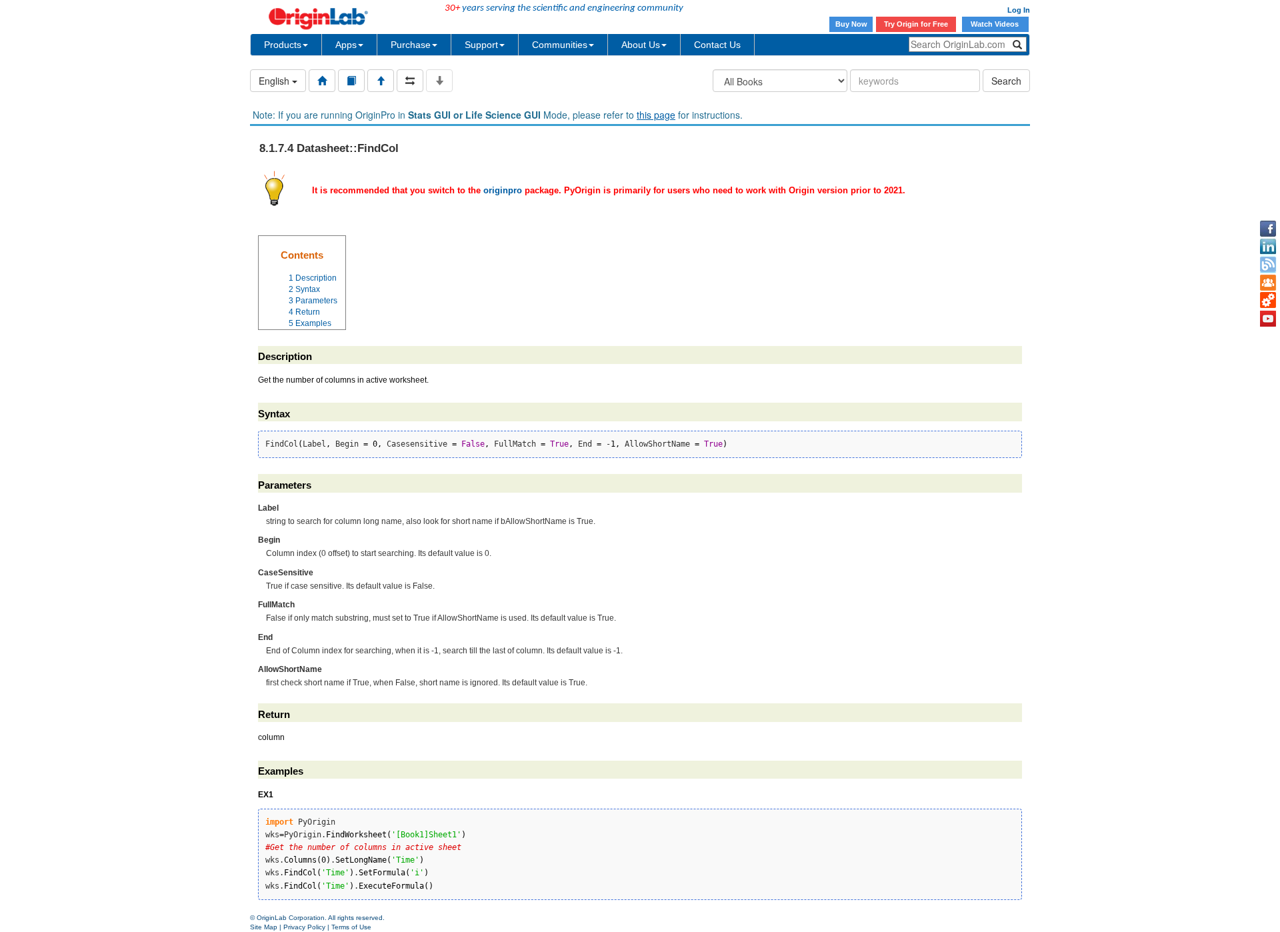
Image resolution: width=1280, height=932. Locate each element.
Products (282, 44)
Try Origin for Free (916, 24)
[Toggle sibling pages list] (410, 80)
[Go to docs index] (322, 80)
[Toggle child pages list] (439, 80)
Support (481, 44)
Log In (1018, 10)
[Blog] (1268, 264)
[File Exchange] (1268, 300)
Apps (346, 44)
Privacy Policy (304, 927)
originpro (502, 190)
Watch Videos (996, 24)
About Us (640, 44)
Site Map (263, 927)
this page (656, 114)
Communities (559, 44)
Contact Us (717, 44)
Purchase (411, 44)
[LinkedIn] (1268, 246)
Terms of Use (351, 927)
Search (1006, 80)
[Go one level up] (380, 80)
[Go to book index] (351, 80)
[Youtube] (1268, 318)
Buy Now (851, 24)
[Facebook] (1268, 228)
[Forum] (1268, 282)
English (275, 80)
